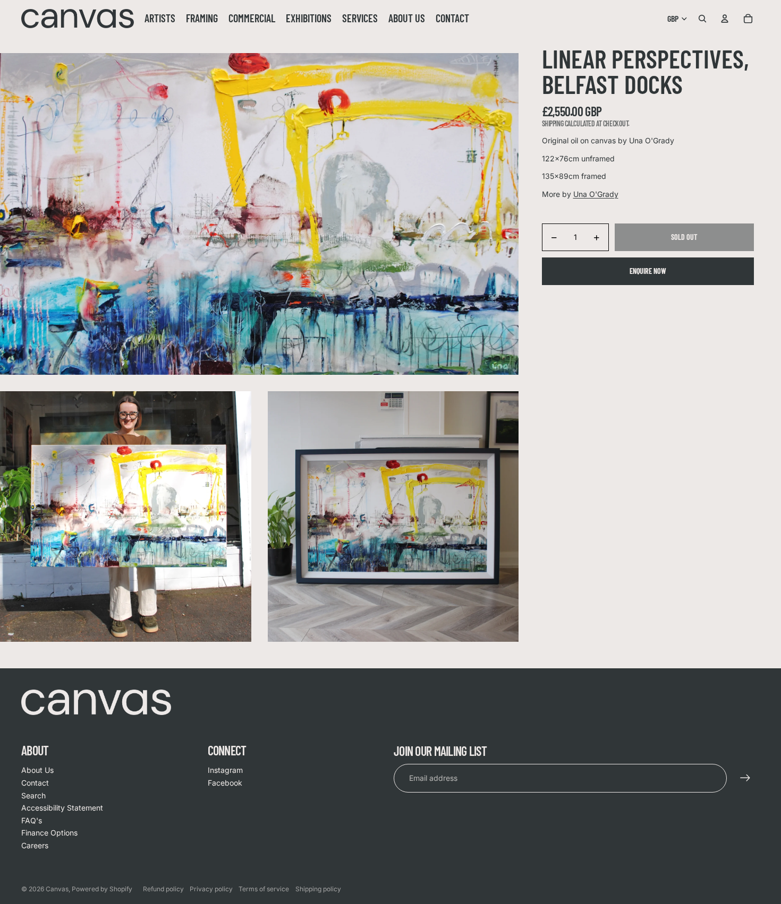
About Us (37, 769)
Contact (35, 782)
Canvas (57, 889)
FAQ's (31, 820)
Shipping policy (318, 889)
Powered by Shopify (102, 889)
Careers (34, 845)
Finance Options (49, 832)
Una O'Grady (595, 194)
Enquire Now (648, 270)
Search (33, 795)
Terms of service (264, 889)
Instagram (225, 769)
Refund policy (163, 889)
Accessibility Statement (62, 807)
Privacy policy (211, 889)
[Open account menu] (724, 18)
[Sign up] (745, 778)
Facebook (225, 782)
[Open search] (702, 18)
